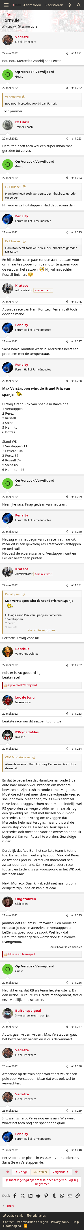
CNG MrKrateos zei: (18, 757)
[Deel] (67, 53)
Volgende (59, 1172)
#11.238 (76, 1066)
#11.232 (76, 665)
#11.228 (76, 381)
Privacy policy (60, 1222)
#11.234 (76, 749)
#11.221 (76, 53)
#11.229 (76, 497)
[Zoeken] (78, 5)
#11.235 (76, 915)
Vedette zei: (13, 97)
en (21, 954)
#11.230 (76, 532)
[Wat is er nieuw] (69, 5)
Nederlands (38, 1216)
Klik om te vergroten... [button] (42, 630)
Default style (14, 1216)
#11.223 (76, 138)
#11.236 (76, 983)
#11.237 (76, 1027)
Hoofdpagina (12, 1226)
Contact (8, 1222)
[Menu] (6, 5)
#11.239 (76, 1111)
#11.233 (76, 714)
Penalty (11, 27)
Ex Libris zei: (13, 187)
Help (76, 1222)
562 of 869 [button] (40, 1172)
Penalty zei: (12, 594)
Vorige (23, 1172)
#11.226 (76, 302)
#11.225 (76, 232)
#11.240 (76, 1150)
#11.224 (76, 178)
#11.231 (76, 585)
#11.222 (76, 88)
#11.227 (76, 341)
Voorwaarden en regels (32, 1222)
